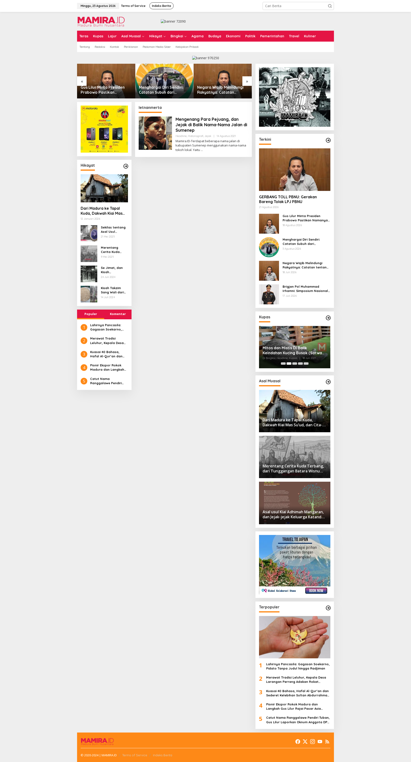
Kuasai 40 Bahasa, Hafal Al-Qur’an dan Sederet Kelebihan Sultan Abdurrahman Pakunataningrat (106, 354)
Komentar (118, 314)
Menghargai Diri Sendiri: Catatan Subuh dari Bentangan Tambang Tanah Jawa (106, 90)
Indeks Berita (162, 755)
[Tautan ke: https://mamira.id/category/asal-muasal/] (328, 382)
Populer (90, 314)
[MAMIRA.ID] (101, 21)
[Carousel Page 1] (283, 363)
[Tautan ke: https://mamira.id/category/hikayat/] (126, 166)
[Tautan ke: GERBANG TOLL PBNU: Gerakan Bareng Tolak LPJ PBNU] (294, 169)
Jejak (208, 136)
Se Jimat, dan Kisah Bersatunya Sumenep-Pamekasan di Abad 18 (112, 270)
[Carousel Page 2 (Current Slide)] (289, 363)
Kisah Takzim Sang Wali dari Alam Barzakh (112, 290)
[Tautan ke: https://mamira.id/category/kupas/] (328, 318)
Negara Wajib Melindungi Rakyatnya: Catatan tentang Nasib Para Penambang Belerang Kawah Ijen (162, 90)
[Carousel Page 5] (306, 363)
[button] (330, 6)
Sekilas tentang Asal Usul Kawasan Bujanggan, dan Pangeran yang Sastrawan (113, 229)
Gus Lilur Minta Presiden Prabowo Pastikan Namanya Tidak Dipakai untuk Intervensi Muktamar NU (306, 218)
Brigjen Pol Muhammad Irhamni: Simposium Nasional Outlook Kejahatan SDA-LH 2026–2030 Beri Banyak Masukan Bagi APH (222, 90)
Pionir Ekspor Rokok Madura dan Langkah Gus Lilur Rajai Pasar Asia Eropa (107, 367)
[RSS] (327, 741)
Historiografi (195, 136)
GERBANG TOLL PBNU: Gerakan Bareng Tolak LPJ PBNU (288, 199)
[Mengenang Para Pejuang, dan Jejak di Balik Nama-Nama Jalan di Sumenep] (202, 150)
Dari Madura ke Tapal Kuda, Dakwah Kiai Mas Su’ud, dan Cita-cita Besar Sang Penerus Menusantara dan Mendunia (101, 211)
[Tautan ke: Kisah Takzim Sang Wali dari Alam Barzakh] (89, 293)
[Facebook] (298, 741)
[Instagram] (312, 741)
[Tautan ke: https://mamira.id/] (328, 140)
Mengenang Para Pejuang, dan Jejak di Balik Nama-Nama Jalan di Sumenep (211, 124)
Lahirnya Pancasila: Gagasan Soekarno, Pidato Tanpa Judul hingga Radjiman (106, 327)
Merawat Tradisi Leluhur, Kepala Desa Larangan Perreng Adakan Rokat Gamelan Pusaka (109, 340)
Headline (181, 136)
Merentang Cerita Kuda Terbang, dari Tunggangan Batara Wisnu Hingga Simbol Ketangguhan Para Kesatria (112, 250)
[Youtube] (320, 741)
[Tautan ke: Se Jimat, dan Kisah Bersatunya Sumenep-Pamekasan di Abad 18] (89, 273)
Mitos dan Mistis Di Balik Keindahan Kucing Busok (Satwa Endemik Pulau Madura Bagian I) (292, 350)
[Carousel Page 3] (294, 363)
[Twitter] (305, 741)
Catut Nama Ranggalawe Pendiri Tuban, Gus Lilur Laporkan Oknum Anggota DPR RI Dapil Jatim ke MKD (107, 381)
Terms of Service (134, 755)
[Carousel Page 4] (300, 363)
